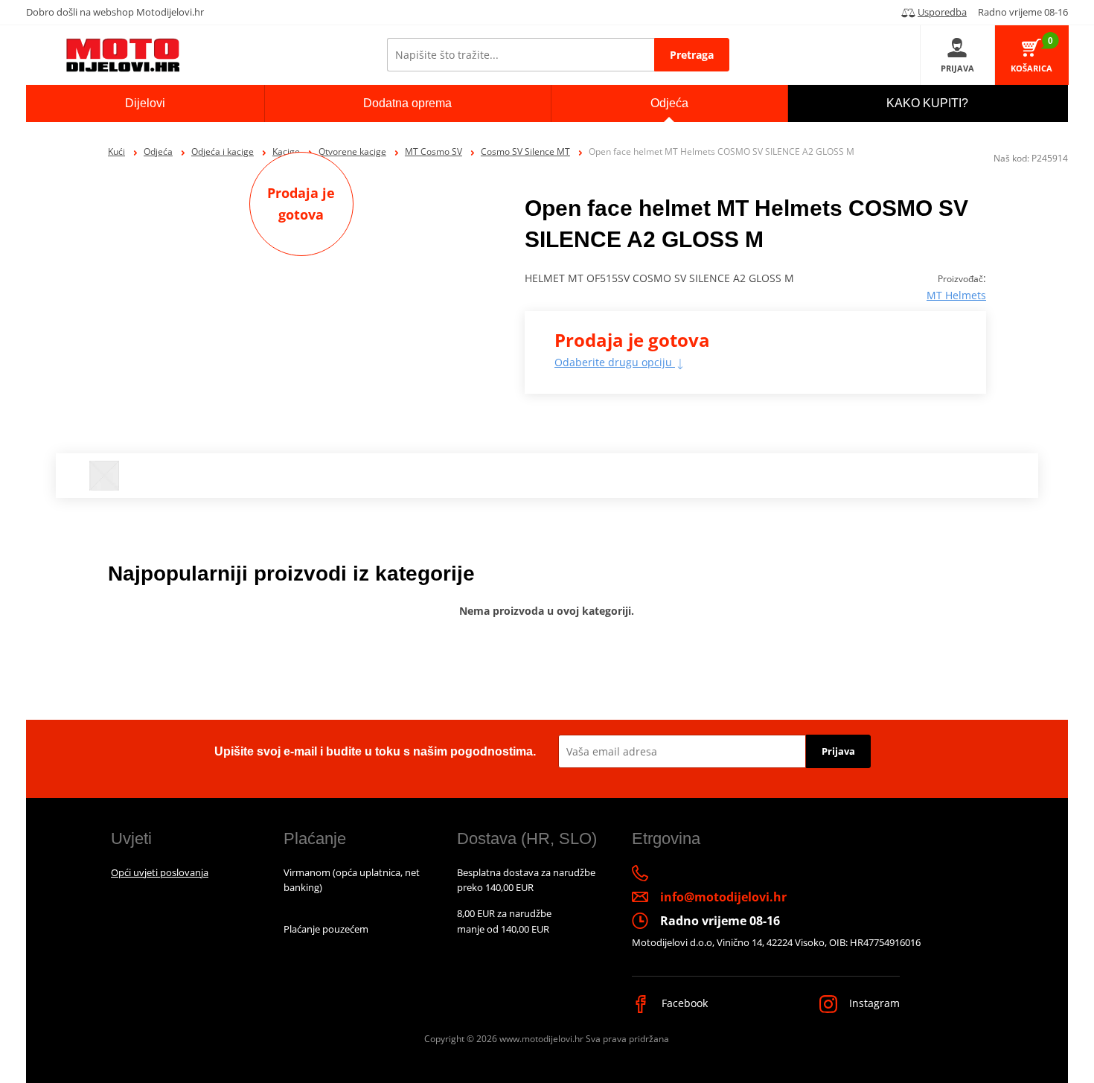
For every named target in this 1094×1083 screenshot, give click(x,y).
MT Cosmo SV (433, 151)
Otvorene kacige (352, 151)
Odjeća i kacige (222, 151)
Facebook (683, 1003)
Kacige (286, 151)
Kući (116, 151)
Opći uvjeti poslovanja (159, 872)
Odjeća (158, 151)
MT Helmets (956, 295)
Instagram (873, 1003)
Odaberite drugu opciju (614, 362)
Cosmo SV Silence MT (525, 151)
